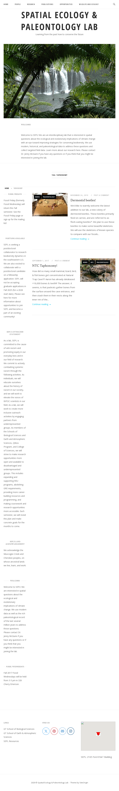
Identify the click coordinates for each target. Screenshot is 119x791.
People (18, 4)
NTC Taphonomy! (44, 265)
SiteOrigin (84, 782)
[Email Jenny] (62, 731)
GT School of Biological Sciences (19, 729)
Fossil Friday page (12, 215)
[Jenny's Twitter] (46, 731)
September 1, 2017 (41, 260)
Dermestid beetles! (83, 200)
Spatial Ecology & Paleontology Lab (59, 21)
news (37, 197)
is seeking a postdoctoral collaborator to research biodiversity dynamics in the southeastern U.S (15, 252)
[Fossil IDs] (54, 731)
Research (31, 4)
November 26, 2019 (80, 195)
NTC (92, 262)
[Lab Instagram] (70, 731)
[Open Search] (114, 4)
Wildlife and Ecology (89, 4)
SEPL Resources (11, 741)
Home (6, 4)
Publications (47, 4)
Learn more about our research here (63, 150)
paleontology (49, 197)
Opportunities (66, 4)
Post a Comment (101, 195)
